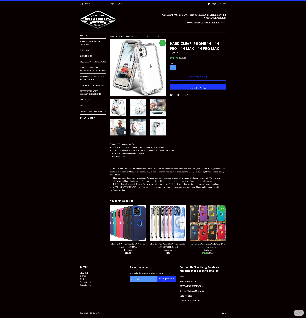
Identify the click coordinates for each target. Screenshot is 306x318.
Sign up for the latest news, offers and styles (146, 273)
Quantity (172, 63)
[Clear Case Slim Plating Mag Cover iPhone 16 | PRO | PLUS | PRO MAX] (168, 223)
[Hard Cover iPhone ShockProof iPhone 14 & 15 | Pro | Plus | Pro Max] (208, 223)
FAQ (82, 279)
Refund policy (85, 285)
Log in (112, 4)
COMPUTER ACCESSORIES (93, 112)
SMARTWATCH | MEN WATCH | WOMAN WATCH (93, 78)
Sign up (119, 4)
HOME (83, 276)
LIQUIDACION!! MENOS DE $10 (93, 62)
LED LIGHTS (85, 100)
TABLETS (93, 106)
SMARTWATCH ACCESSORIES (93, 85)
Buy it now (197, 87)
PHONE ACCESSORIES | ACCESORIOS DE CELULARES (93, 69)
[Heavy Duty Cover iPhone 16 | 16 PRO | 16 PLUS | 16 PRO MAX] (128, 223)
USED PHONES (86, 56)
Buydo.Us (96, 313)
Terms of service (86, 282)
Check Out (222, 4)
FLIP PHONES (85, 50)
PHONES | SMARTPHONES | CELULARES (93, 42)
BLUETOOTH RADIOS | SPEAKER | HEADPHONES (90, 92)
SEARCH (83, 36)
